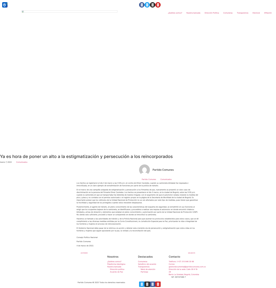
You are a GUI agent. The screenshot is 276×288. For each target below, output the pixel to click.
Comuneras (228, 13)
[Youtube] (158, 5)
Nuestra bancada (193, 13)
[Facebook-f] (152, 284)
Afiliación (268, 13)
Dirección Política (212, 13)
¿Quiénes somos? (175, 13)
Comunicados (21, 162)
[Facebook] (141, 5)
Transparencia (242, 13)
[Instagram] (152, 5)
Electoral (256, 13)
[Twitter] (147, 5)
